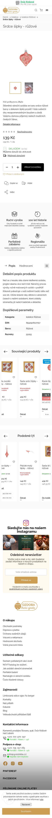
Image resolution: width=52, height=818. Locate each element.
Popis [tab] (12, 265)
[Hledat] (36, 10)
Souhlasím (26, 811)
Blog (5, 711)
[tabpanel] (29, 388)
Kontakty (7, 699)
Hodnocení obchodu (12, 641)
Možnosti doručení (16, 155)
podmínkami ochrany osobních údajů (26, 589)
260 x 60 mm (7, 498)
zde (41, 799)
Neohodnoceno (24, 132)
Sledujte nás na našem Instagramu (26, 529)
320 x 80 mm (7, 493)
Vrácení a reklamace (12, 637)
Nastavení (26, 804)
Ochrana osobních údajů (14, 634)
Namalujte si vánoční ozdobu (16, 676)
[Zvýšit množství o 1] (17, 167)
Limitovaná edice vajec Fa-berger (18, 696)
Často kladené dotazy (13, 680)
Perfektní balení (10, 672)
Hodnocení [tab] (26, 265)
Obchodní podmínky (12, 626)
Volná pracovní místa (13, 645)
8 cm (47, 414)
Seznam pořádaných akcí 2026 (17, 661)
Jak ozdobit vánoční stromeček (17, 668)
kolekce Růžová (33, 317)
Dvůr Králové (29, 3)
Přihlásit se (26, 580)
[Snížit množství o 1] (6, 167)
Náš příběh (8, 703)
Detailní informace (11, 124)
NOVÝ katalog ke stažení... (15, 665)
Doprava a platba (11, 630)
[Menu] (47, 10)
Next (47, 351)
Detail (23, 414)
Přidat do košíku (32, 167)
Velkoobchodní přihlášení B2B (17, 714)
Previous (6, 351)
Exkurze (6, 707)
